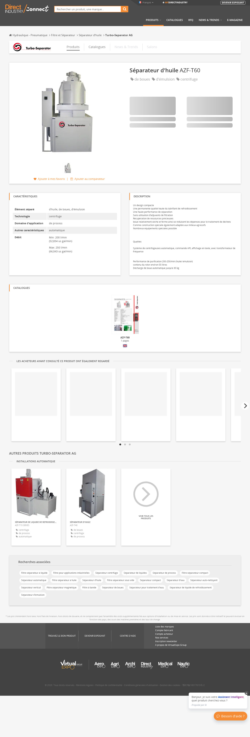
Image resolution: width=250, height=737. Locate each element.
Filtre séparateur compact (195, 572)
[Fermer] (247, 693)
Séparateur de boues (113, 587)
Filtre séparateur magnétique (62, 587)
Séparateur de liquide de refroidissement (191, 587)
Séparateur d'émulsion (32, 594)
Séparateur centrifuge (106, 572)
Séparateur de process (164, 572)
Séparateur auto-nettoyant (203, 580)
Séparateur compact (150, 580)
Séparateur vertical (31, 587)
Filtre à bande (89, 587)
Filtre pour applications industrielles (71, 572)
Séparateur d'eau (175, 580)
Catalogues (174, 20)
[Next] (245, 406)
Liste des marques (164, 626)
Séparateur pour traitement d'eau (146, 587)
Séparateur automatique (33, 580)
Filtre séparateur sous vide (120, 580)
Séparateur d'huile (91, 580)
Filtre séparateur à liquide (34, 572)
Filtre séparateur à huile (64, 580)
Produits (152, 20)
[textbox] (87, 9)
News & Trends (209, 20)
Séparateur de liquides (135, 572)
